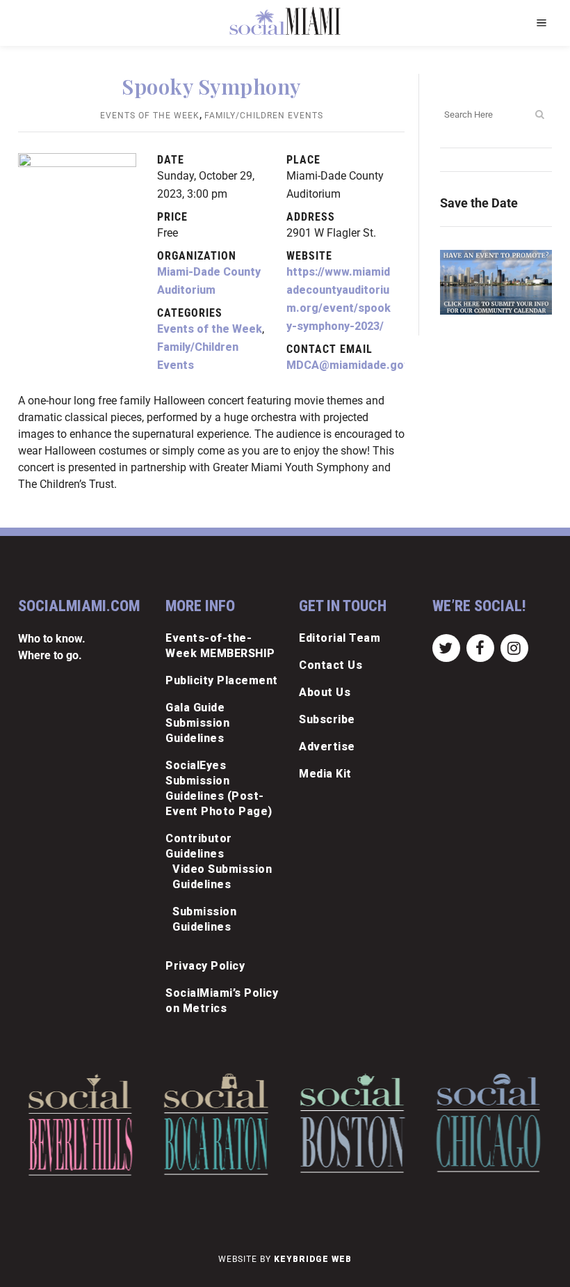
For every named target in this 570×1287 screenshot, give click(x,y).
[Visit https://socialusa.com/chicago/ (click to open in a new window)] (488, 1122)
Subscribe (327, 719)
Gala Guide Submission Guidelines (197, 723)
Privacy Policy (205, 965)
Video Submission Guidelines (222, 876)
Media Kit (325, 773)
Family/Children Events (263, 115)
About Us (324, 692)
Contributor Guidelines (198, 846)
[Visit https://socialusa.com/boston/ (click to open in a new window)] (352, 1123)
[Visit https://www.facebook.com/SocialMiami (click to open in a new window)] (480, 647)
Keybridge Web (313, 1259)
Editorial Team (339, 638)
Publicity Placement (221, 680)
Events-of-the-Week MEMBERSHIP (220, 645)
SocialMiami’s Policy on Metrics (221, 1000)
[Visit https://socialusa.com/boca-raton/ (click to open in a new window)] (216, 1124)
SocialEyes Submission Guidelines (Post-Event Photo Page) (218, 788)
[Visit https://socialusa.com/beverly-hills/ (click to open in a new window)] (80, 1124)
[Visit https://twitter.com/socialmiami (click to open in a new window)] (446, 647)
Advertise (327, 746)
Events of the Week (150, 115)
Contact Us (330, 665)
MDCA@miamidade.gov (348, 365)
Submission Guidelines (204, 919)
